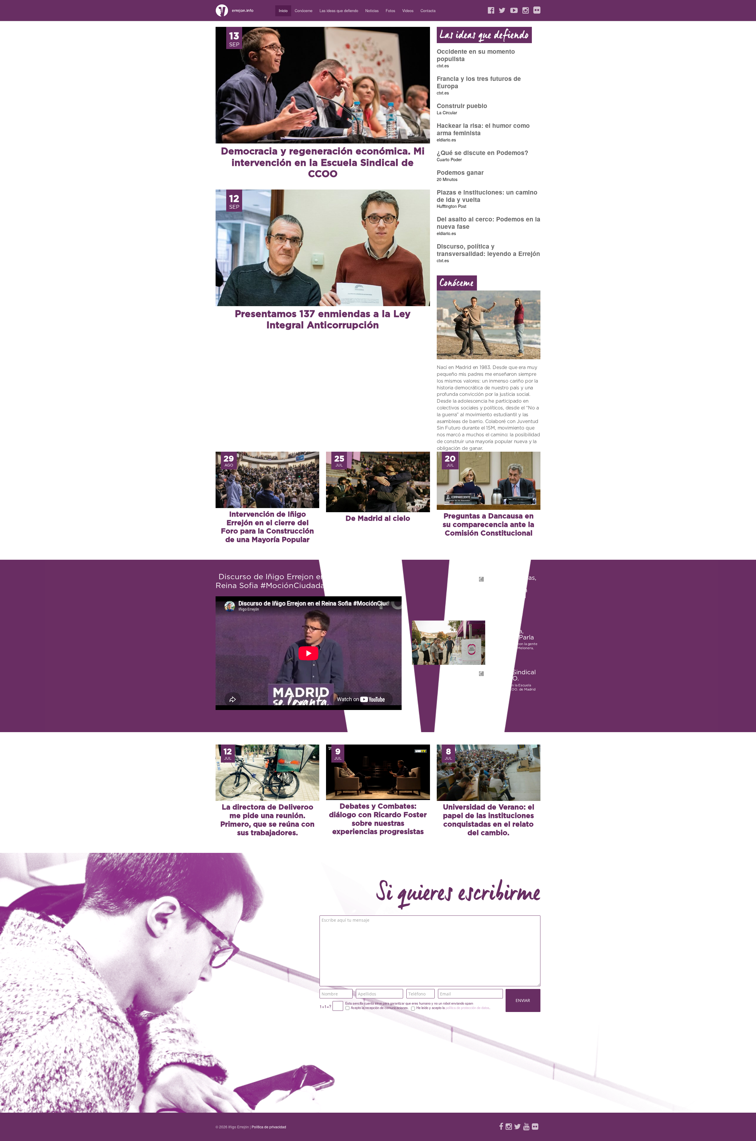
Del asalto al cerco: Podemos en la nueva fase (488, 223)
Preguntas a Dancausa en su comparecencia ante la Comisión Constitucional (488, 525)
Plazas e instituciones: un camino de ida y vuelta (487, 196)
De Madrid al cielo (378, 518)
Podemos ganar (460, 172)
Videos (407, 10)
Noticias (372, 10)
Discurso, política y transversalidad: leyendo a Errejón (488, 250)
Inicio (283, 10)
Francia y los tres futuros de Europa (479, 82)
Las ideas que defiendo (339, 10)
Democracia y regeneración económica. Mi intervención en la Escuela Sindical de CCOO (323, 163)
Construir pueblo (462, 105)
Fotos (390, 10)
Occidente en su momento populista (476, 55)
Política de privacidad (269, 1126)
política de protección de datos (467, 1007)
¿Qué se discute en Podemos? (482, 152)
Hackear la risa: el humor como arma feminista (483, 129)
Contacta (428, 10)
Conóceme (303, 10)
